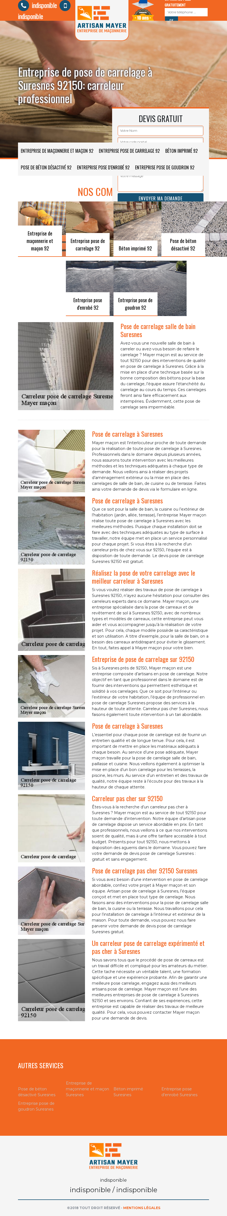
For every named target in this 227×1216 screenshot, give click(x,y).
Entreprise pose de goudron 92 (164, 167)
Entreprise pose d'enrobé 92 (103, 167)
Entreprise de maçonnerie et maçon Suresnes (87, 1089)
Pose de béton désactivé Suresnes (36, 1091)
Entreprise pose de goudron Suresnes (36, 1106)
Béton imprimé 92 (181, 151)
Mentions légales (141, 1208)
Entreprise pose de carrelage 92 (129, 151)
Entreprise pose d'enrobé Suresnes (179, 1091)
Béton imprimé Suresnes (128, 1091)
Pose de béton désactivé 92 (46, 167)
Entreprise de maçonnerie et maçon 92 (57, 151)
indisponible (43, 5)
